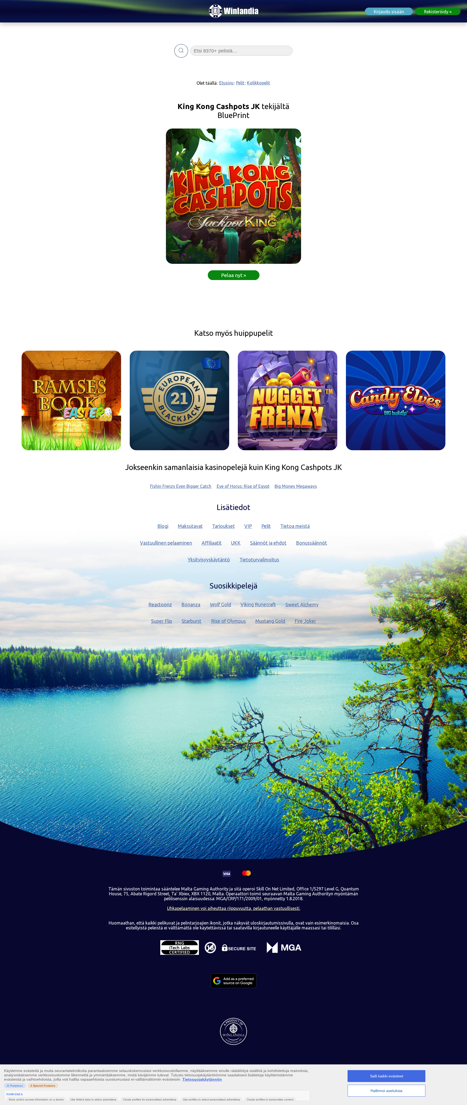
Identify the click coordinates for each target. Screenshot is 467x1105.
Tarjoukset (223, 526)
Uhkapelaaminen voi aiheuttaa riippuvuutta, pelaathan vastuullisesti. (233, 908)
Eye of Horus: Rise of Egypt (243, 486)
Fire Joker (305, 621)
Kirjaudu (389, 11)
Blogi (162, 526)
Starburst (191, 621)
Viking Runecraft (258, 604)
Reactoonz (160, 604)
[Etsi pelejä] (181, 51)
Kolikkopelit (258, 82)
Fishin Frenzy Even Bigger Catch (180, 486)
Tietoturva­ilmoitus (259, 559)
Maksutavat (190, 526)
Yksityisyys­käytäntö (209, 559)
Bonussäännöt (311, 542)
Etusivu (226, 82)
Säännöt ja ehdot (268, 542)
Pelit (240, 82)
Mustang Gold (270, 621)
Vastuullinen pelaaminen (166, 542)
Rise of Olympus (228, 621)
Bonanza (190, 604)
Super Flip (161, 621)
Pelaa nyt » (233, 275)
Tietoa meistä (295, 526)
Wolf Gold (220, 604)
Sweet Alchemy (302, 604)
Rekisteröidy (436, 11)
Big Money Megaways (296, 486)
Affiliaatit (212, 542)
